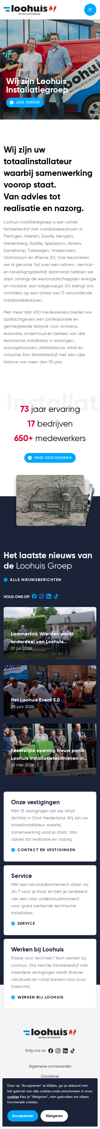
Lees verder (28, 102)
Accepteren (22, 1115)
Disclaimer (50, 1076)
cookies (13, 1097)
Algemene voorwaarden (50, 1067)
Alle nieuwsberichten (35, 580)
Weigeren (54, 1115)
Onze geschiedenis (53, 458)
